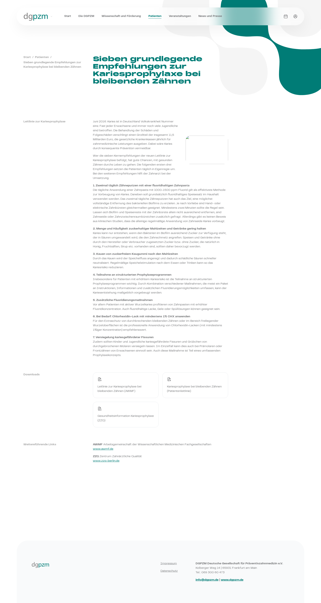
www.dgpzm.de (232, 580)
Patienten (154, 16)
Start (67, 16)
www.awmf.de (103, 449)
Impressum (168, 563)
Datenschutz (169, 571)
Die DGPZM (86, 16)
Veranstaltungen (180, 16)
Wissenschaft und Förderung (121, 16)
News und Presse (210, 16)
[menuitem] (68, 12)
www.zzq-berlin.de (106, 461)
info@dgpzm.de (207, 580)
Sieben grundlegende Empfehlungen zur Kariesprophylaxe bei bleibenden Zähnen (52, 64)
